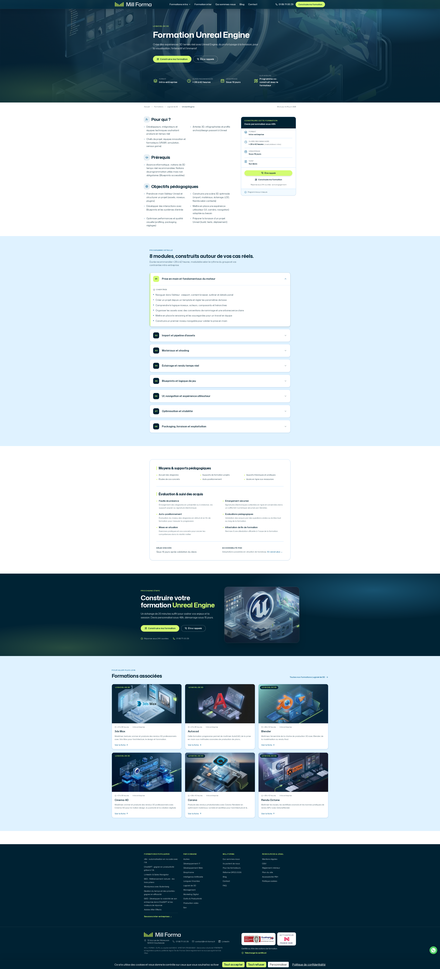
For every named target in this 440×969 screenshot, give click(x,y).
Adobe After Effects (152, 909)
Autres (186, 859)
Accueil (147, 107)
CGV (264, 863)
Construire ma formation (310, 4)
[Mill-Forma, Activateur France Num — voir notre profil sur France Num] (286, 938)
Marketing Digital (191, 894)
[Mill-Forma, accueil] (133, 4)
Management (189, 889)
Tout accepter (233, 964)
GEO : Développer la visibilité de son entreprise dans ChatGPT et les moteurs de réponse (160, 902)
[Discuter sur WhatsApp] (433, 950)
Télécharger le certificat (256, 952)
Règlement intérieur (271, 868)
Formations (158, 107)
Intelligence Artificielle (193, 876)
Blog (242, 4)
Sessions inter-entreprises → (158, 916)
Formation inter (203, 4)
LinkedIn (225, 941)
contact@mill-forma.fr (205, 941)
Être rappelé (207, 59)
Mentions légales (269, 859)
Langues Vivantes (191, 881)
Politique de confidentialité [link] (309, 964)
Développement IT (191, 863)
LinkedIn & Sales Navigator (156, 874)
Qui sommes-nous (225, 4)
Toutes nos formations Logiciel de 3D (307, 677)
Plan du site (267, 872)
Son (185, 907)
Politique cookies (269, 881)
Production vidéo (190, 903)
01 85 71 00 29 (286, 4)
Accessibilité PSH (270, 876)
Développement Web (193, 868)
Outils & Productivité (192, 898)
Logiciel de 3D (161, 26)
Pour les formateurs (231, 868)
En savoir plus (275, 551)
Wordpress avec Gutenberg (156, 886)
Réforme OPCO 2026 (232, 872)
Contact (252, 4)
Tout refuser (256, 964)
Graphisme (188, 872)
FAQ (225, 885)
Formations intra (179, 4)
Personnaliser (278, 964)
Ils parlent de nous (231, 863)
